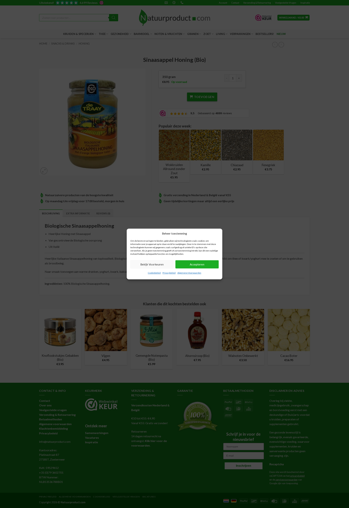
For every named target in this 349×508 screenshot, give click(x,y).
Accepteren (197, 264)
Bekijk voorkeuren (152, 264)
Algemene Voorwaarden (189, 272)
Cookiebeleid (154, 272)
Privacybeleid (169, 272)
